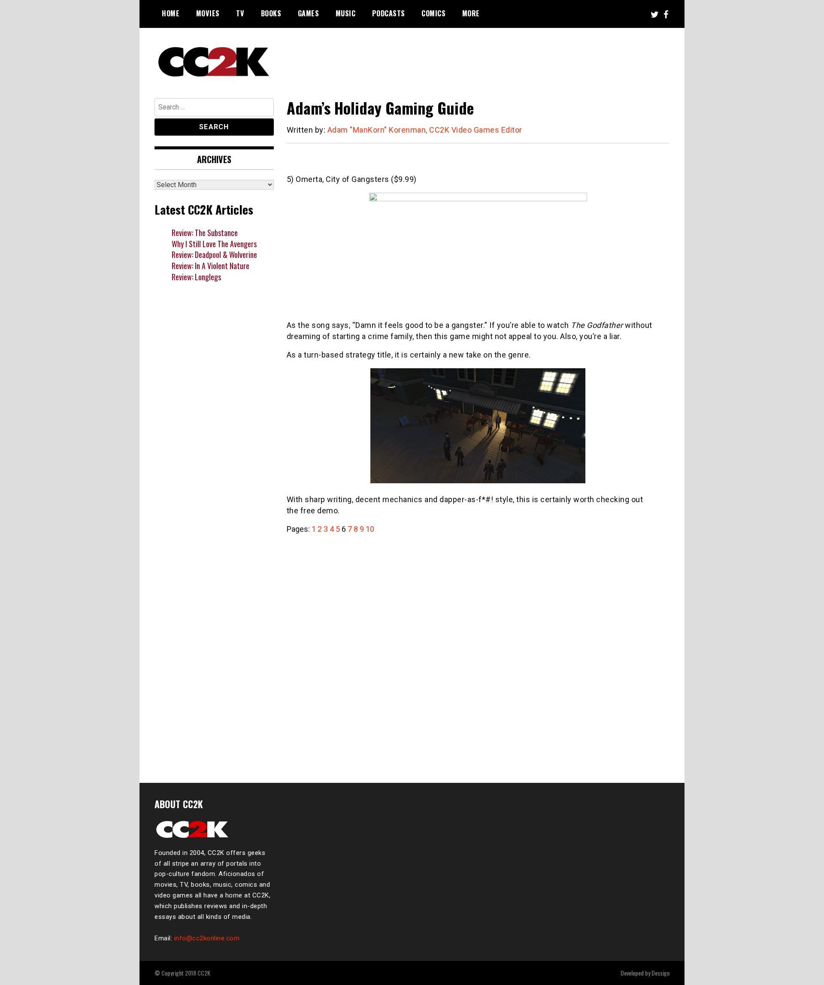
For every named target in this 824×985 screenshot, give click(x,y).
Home (170, 13)
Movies (208, 13)
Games (308, 13)
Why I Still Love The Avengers (214, 243)
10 (370, 528)
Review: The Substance (205, 232)
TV (240, 13)
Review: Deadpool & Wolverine (214, 254)
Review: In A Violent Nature (210, 265)
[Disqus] (478, 653)
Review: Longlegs (196, 276)
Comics (433, 13)
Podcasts (388, 13)
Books (271, 13)
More (471, 13)
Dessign (660, 972)
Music (346, 13)
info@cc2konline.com (207, 938)
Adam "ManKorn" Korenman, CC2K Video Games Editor (424, 129)
